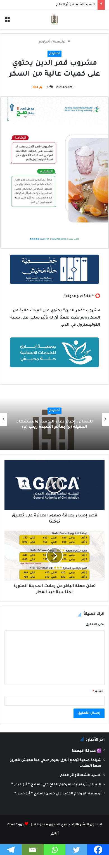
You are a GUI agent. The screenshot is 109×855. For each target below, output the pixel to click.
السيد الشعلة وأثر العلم (75, 5)
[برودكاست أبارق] (54, 19)
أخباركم (44, 42)
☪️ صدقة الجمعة (86, 751)
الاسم (99, 692)
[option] (54, 419)
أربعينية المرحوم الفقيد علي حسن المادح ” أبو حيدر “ (57, 794)
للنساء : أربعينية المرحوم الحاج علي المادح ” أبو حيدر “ (56, 785)
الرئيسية (60, 42)
